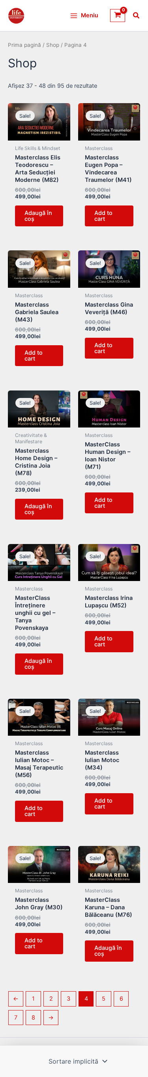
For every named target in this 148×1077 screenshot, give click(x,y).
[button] (136, 16)
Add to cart (103, 215)
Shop (52, 45)
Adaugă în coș (38, 215)
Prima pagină (24, 45)
